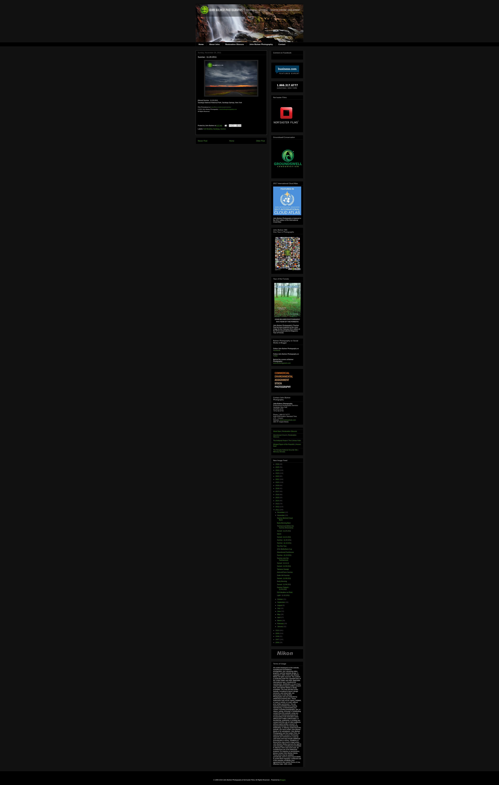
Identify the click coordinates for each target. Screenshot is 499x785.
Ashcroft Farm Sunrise (285, 572)
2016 (277, 494)
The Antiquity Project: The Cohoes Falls (287, 440)
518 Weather (207, 129)
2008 (277, 636)
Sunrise (223, 129)
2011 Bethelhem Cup (284, 549)
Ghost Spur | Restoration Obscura (285, 431)
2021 (277, 479)
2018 (277, 488)
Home (201, 44)
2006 (277, 642)
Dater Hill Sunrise (283, 575)
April (279, 617)
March (279, 620)
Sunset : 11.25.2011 (284, 531)
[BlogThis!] (232, 125)
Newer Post (202, 141)
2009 (277, 633)
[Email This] (230, 125)
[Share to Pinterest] (240, 125)
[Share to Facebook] (237, 125)
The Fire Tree (282, 546)
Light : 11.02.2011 (283, 595)
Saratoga (216, 129)
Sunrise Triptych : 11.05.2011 (283, 588)
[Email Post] (225, 126)
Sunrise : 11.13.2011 (284, 555)
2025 (277, 467)
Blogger (282, 780)
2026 (277, 464)
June (279, 611)
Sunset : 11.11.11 (283, 563)
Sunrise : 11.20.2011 (284, 540)
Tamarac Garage (283, 569)
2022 (277, 476)
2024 (277, 470)
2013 (277, 504)
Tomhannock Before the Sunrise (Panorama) (285, 527)
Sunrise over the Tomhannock (283, 559)
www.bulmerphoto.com (288, 420)
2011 (277, 510)
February (280, 623)
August (280, 605)
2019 (277, 485)
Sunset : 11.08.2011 (284, 578)
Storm (279, 534)
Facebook (276, 350)
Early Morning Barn (284, 523)
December (281, 512)
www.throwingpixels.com (282, 363)
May (279, 614)
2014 (277, 501)
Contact (281, 44)
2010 (277, 630)
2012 (277, 507)
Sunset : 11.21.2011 (284, 537)
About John (214, 44)
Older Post (260, 141)
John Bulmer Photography (261, 44)
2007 (277, 639)
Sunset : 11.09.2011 (284, 566)
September (281, 602)
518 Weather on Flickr (285, 592)
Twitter (275, 356)
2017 (277, 491)
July (279, 608)
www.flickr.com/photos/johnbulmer (221, 107)
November (281, 515)
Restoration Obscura (234, 44)
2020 (277, 482)
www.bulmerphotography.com (228, 109)
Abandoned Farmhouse (285, 552)
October (280, 599)
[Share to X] (235, 125)
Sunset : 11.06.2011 (284, 584)
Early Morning (282, 581)
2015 (277, 497)
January (280, 626)
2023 (277, 473)
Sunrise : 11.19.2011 (284, 543)
